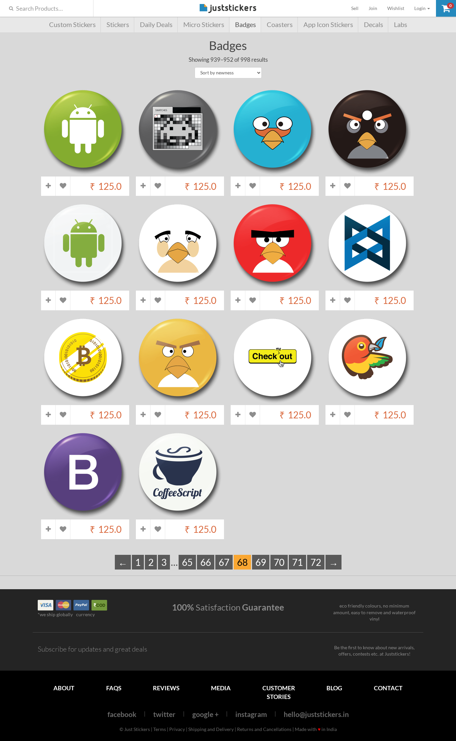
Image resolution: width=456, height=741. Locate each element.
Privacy (177, 729)
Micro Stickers (203, 24)
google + (205, 714)
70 (279, 562)
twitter (164, 714)
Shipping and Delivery (211, 729)
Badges (245, 24)
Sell (357, 8)
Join (373, 8)
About (63, 688)
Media (221, 688)
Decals (373, 24)
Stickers (117, 24)
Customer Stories (278, 692)
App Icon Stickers (328, 24)
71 (297, 562)
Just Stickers (228, 9)
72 (315, 562)
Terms (159, 729)
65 (187, 562)
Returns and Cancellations (264, 729)
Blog (334, 688)
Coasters (280, 24)
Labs (400, 24)
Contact (388, 688)
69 (260, 562)
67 (224, 562)
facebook (122, 714)
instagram (251, 714)
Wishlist (395, 8)
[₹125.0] (85, 173)
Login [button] (420, 8)
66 (205, 562)
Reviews (166, 688)
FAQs (114, 688)
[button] (446, 8)
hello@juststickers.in (316, 714)
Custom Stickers (72, 24)
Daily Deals (156, 24)
